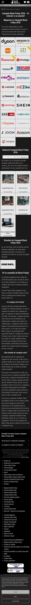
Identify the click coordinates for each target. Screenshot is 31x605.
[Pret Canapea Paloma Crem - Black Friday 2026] (8, 179)
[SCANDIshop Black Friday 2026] (23, 123)
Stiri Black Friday (9, 502)
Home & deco (10, 9)
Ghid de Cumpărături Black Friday (14, 479)
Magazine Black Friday (10, 488)
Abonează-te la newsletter (12, 463)
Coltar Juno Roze (23, 188)
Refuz (15, 596)
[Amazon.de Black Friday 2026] (23, 41)
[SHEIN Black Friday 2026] (23, 105)
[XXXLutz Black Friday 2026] (8, 114)
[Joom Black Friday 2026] (8, 132)
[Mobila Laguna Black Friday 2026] (8, 87)
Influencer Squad (9, 536)
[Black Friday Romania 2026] (12, 2)
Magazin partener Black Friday (13, 542)
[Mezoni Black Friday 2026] (23, 87)
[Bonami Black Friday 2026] (8, 96)
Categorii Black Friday (10, 495)
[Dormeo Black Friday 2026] (23, 78)
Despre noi (7, 461)
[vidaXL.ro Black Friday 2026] (8, 78)
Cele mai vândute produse (12, 497)
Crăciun (6, 529)
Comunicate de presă (10, 519)
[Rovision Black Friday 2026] (23, 68)
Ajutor (6, 472)
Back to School (8, 533)
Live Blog (6, 506)
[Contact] (27, 2)
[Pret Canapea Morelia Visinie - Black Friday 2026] (8, 201)
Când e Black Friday (10, 465)
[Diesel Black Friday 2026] (8, 264)
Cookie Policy (8, 558)
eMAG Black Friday (9, 524)
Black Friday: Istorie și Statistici (13, 474)
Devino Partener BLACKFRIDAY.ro (13, 540)
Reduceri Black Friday (10, 492)
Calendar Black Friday (10, 517)
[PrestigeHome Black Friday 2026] (23, 59)
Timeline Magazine (9, 515)
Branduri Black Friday (10, 490)
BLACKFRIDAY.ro (16, 2)
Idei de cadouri (8, 499)
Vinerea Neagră (8, 468)
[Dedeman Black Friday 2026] (8, 68)
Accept (15, 592)
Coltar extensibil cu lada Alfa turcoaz (8, 232)
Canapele (17, 9)
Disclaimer (7, 556)
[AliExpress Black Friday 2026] (8, 123)
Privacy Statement (9, 560)
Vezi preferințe (15, 601)
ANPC (5, 554)
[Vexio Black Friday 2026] (23, 114)
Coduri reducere (9, 504)
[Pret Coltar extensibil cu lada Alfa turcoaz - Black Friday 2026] (8, 223)
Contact (6, 484)
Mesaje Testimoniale (10, 522)
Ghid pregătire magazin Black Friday (14, 477)
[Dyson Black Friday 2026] (8, 41)
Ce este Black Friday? (10, 470)
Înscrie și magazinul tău (11, 481)
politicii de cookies (25, 457)
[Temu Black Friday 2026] (8, 50)
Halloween (7, 531)
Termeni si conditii (9, 544)
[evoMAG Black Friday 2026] (8, 105)
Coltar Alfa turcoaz (23, 210)
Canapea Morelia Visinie (8, 210)
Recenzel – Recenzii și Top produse (14, 511)
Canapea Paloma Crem (7, 188)
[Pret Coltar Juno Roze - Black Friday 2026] (23, 179)
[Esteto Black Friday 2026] (23, 96)
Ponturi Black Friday (10, 509)
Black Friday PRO (9, 526)
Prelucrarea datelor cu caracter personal (16, 551)
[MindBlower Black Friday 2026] (8, 141)
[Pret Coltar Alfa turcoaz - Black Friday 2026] (23, 201)
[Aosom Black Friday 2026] (23, 132)
